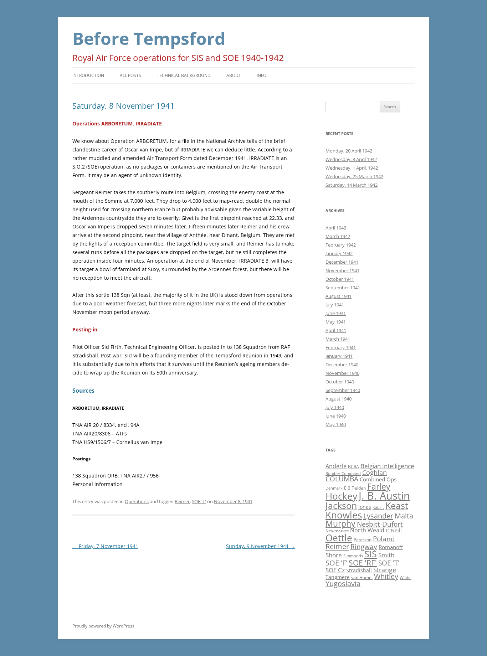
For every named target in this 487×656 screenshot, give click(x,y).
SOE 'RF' (363, 562)
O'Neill (394, 530)
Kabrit (378, 507)
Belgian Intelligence (387, 465)
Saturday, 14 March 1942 (351, 185)
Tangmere (337, 577)
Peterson (362, 540)
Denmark (334, 488)
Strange (384, 569)
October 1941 (339, 279)
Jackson (341, 505)
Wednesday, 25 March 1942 (354, 176)
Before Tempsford (148, 38)
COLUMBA (341, 478)
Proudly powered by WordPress (103, 626)
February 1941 (340, 347)
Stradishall (359, 570)
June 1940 (335, 416)
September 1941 (342, 287)
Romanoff (391, 547)
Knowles (343, 514)
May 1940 (335, 424)
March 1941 (337, 339)
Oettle (338, 538)
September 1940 (342, 390)
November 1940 (342, 373)
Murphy (340, 523)
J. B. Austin (384, 496)
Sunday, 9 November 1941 (260, 546)
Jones (364, 506)
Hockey (341, 496)
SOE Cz (335, 570)
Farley (378, 486)
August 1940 (338, 399)
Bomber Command (343, 473)
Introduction (88, 75)
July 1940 (334, 407)
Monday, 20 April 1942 (348, 151)
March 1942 (337, 236)
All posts (130, 75)
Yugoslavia (342, 583)
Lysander (378, 516)
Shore (333, 555)
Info (261, 75)
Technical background (184, 75)
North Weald (367, 530)
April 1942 (335, 227)
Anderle (336, 466)
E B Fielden (355, 488)
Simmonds (353, 555)
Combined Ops (378, 479)
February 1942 (340, 245)
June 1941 (335, 313)
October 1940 (339, 381)
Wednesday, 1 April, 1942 (351, 168)
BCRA (353, 467)
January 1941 (339, 356)
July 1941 (334, 304)
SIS (370, 554)
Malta (404, 516)
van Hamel (362, 577)
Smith (386, 555)
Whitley (386, 576)
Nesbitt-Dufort (380, 524)
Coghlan (374, 472)
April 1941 (335, 330)
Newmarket (337, 531)
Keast (396, 505)
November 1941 (342, 270)
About (233, 75)
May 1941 (335, 322)
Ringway (363, 546)
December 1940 (341, 364)
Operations (137, 501)
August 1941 (338, 296)
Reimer (182, 501)
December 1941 (341, 262)
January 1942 (339, 253)
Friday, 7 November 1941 (105, 546)
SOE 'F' (336, 563)
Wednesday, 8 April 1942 (351, 159)
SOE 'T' (199, 501)
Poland (384, 538)
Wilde (405, 577)
